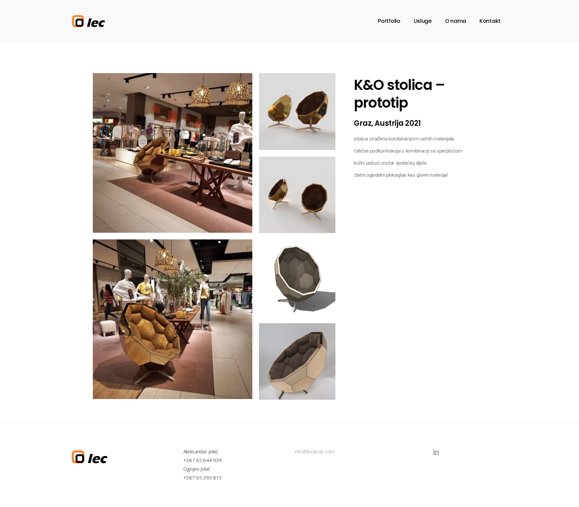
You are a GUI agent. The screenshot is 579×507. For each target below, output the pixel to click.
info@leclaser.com (314, 451)
